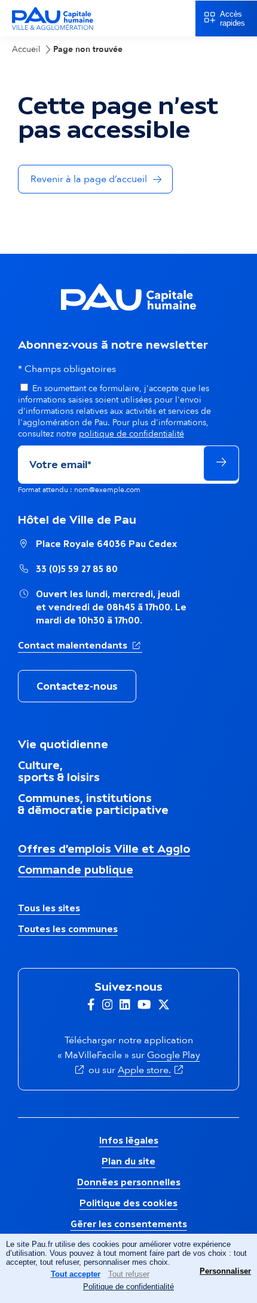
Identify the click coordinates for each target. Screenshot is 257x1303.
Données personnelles (128, 1182)
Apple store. (151, 1070)
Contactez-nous (77, 686)
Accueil (26, 49)
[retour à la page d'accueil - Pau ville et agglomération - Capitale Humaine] (52, 28)
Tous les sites (49, 908)
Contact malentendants (80, 645)
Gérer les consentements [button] (129, 1223)
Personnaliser (225, 1271)
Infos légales (128, 1140)
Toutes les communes (68, 928)
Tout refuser (128, 1274)
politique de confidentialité (131, 434)
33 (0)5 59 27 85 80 (77, 568)
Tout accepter (75, 1274)
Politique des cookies (128, 1202)
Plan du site (128, 1161)
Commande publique (75, 869)
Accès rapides (232, 18)
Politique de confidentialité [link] (128, 1286)
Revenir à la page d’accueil (88, 179)
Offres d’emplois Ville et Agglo (104, 849)
